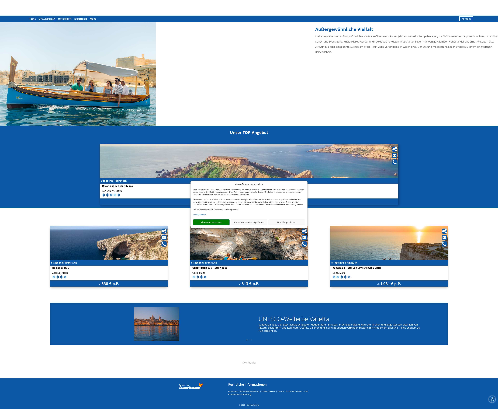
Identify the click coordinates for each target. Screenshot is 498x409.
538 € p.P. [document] (110, 283)
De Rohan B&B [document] (60, 268)
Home (32, 18)
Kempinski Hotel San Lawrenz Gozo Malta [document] (357, 268)
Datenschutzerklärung (250, 391)
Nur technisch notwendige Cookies (249, 222)
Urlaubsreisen (47, 18)
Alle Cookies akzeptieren (211, 222)
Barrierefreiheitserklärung (239, 394)
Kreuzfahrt (80, 18)
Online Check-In (268, 391)
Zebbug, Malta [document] (60, 273)
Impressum (233, 391)
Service (281, 391)
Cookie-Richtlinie (199, 215)
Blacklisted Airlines (294, 391)
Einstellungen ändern (286, 222)
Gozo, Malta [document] (198, 273)
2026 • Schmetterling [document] (250, 405)
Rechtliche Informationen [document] (247, 384)
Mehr (93, 18)
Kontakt (466, 18)
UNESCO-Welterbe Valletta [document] (294, 319)
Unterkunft (64, 18)
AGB (306, 391)
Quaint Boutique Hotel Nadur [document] (209, 268)
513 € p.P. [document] (250, 283)
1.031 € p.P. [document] (390, 283)
